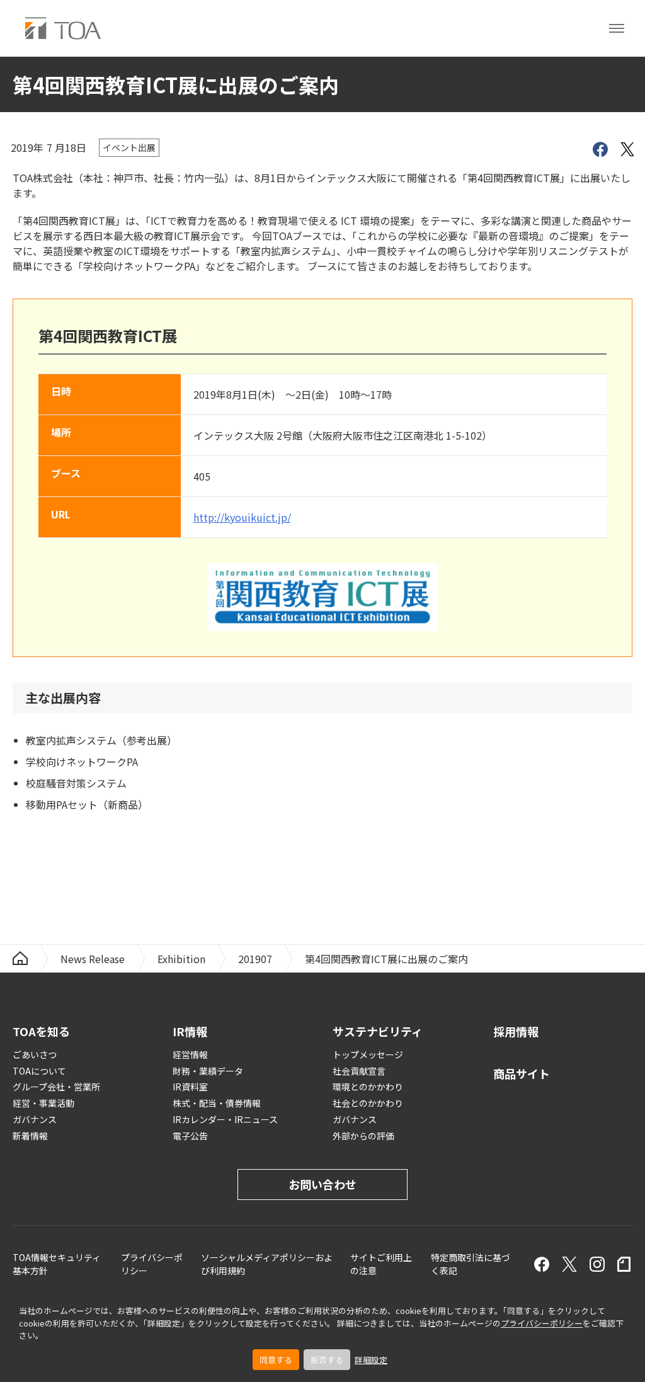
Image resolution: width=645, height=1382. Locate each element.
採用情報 (516, 1031)
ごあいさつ (35, 1054)
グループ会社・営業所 (56, 1086)
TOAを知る (41, 1031)
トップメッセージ (368, 1054)
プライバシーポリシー (542, 1323)
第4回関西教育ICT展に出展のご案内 (386, 958)
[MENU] (616, 28)
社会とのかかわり (368, 1103)
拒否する (327, 1360)
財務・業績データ (208, 1071)
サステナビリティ (378, 1031)
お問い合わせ (322, 1184)
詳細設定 (371, 1360)
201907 (255, 958)
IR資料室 (190, 1086)
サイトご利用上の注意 (381, 1264)
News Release (92, 958)
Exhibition (181, 958)
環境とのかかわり (368, 1086)
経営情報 (190, 1054)
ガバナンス (35, 1119)
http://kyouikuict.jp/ (242, 517)
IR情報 (190, 1031)
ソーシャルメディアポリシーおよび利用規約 (267, 1264)
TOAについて (39, 1071)
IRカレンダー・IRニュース (225, 1119)
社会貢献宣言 (359, 1071)
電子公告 (190, 1135)
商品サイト (521, 1073)
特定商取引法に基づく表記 (470, 1264)
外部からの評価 (363, 1135)
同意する (276, 1360)
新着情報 (30, 1135)
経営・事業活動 (43, 1103)
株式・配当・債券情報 (217, 1103)
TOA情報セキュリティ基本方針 (57, 1264)
